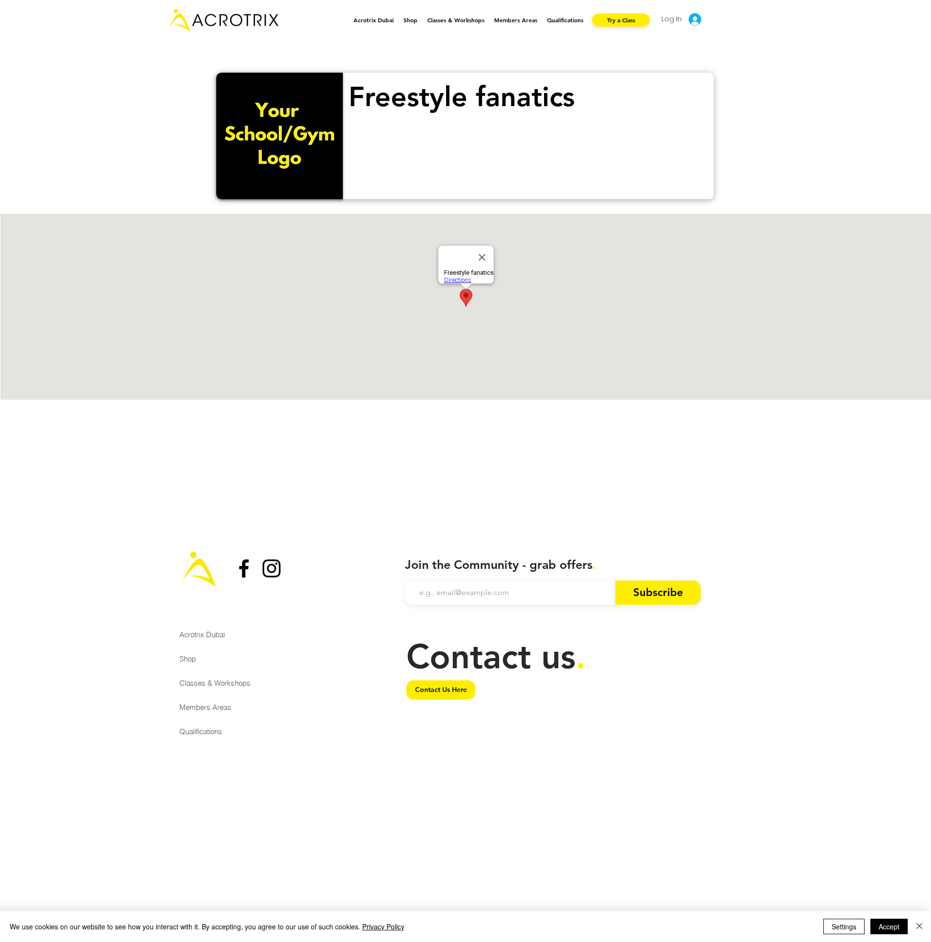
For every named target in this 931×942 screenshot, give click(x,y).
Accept (889, 926)
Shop (187, 658)
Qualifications (200, 731)
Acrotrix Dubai (202, 634)
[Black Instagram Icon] (271, 568)
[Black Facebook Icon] (244, 568)
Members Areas (205, 707)
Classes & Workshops (215, 683)
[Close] (919, 926)
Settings (844, 926)
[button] (455, 20)
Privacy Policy (383, 926)
